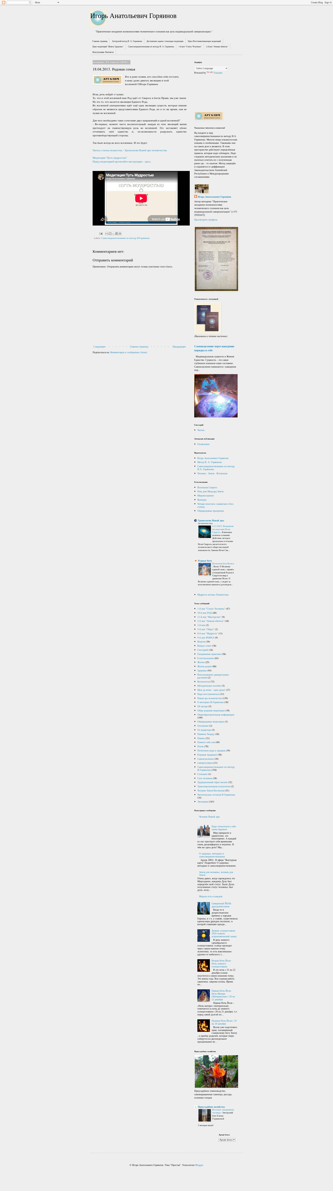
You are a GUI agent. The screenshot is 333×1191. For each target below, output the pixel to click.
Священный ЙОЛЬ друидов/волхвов (221, 905)
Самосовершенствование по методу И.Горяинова (125, 238)
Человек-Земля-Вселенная (210, 790)
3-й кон (201, 625)
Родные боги (205, 560)
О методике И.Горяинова (210, 702)
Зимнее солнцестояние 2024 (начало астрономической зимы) (224, 933)
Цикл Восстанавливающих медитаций (204, 41)
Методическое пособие (209, 685)
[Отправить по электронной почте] (107, 233)
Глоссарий (202, 649)
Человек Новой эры (209, 816)
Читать (200, 430)
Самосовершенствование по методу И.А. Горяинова (216, 468)
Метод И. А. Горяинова (209, 462)
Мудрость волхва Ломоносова (213, 594)
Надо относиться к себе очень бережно (224, 828)
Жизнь (200, 662)
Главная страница (99, 41)
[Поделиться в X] (113, 233)
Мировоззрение (205, 495)
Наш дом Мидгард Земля (210, 491)
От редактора (204, 729)
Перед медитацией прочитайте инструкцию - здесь (122, 161)
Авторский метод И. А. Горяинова (127, 41)
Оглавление (203, 444)
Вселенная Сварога (207, 487)
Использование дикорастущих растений (213, 676)
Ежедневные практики (209, 654)
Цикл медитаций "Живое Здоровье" (107, 46)
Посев (200, 746)
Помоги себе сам (206, 742)
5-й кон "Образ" (205, 629)
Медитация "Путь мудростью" (110, 157)
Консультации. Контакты (103, 52)
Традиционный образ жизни (212, 782)
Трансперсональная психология (213, 786)
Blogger (199, 1165)
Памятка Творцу (205, 734)
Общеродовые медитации (210, 721)
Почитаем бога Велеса (223, 563)
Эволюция (202, 801)
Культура (201, 499)
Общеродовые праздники (210, 510)
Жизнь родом (204, 666)
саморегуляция (205, 762)
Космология (203, 681)
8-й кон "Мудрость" (207, 633)
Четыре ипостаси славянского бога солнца (215, 505)
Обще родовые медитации (211, 710)
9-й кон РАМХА (205, 637)
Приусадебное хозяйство (211, 1107)
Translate (218, 72)
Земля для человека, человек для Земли (216, 873)
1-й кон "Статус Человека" (190, 46)
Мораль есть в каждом (210, 896)
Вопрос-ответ (204, 645)
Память (201, 738)
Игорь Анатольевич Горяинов (133, 15)
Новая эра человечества (209, 698)
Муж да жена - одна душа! (211, 689)
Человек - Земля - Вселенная (212, 473)
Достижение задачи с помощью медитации (165, 41)
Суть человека (204, 778)
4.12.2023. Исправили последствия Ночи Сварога (222, 529)
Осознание (203, 725)
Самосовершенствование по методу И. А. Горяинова (151, 46)
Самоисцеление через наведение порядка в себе (214, 348)
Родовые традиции (207, 754)
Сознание (202, 774)
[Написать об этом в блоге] (110, 233)
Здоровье (202, 670)
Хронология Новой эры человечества (211, 522)
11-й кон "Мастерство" (209, 617)
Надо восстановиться (208, 694)
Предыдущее (179, 346)
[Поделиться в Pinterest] (120, 233)
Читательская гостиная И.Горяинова (216, 794)
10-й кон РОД (204, 612)
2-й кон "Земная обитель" (217, 46)
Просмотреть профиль (205, 219)
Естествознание (205, 658)
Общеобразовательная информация (215, 714)
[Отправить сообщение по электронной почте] (100, 233)
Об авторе (202, 706)
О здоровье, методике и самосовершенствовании (212, 855)
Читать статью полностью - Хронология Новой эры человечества (130, 150)
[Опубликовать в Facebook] (116, 233)
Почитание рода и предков (211, 750)
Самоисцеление (205, 758)
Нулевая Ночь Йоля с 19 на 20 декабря (224, 1022)
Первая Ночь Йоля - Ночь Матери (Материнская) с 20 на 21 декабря (223, 995)
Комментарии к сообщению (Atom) (128, 352)
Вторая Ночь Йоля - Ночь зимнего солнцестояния (222, 963)
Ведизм (201, 641)
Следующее (99, 346)
